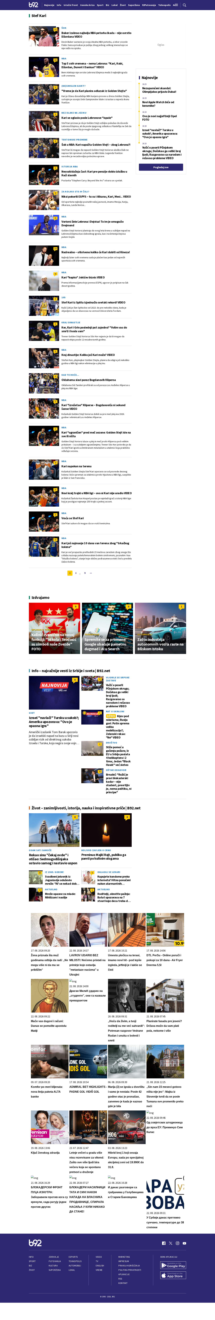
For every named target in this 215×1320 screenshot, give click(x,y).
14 (55, 248)
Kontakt (123, 1283)
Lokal (72, 1270)
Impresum (123, 1261)
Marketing (124, 1256)
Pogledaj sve (160, 167)
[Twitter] (170, 1243)
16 (55, 60)
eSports (73, 1256)
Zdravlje (54, 1256)
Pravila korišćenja (129, 1265)
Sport (32, 1261)
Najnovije (49, 5)
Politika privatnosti (129, 1270)
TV (97, 1261)
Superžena (55, 1270)
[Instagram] (177, 1243)
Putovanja (55, 1261)
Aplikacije (124, 1274)
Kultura (53, 1265)
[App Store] (173, 1275)
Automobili (144, 634)
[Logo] (33, 5)
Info (31, 1256)
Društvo (111, 742)
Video (99, 1256)
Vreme (99, 1270)
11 (55, 29)
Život (32, 1270)
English (100, 1265)
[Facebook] (163, 1243)
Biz (30, 1265)
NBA (63, 58)
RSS (120, 1278)
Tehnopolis (92, 634)
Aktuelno (51, 889)
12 (40, 872)
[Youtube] (184, 1243)
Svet (32, 712)
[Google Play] (173, 1265)
